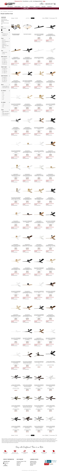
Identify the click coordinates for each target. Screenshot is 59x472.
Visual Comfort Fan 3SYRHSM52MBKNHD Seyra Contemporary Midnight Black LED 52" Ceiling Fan (39, 222)
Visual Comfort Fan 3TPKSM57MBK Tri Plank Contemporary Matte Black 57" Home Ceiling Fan (39, 269)
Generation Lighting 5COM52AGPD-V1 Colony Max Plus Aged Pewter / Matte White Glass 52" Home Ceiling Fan (27, 406)
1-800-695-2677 (6, 461)
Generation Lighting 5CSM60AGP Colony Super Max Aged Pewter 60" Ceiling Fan (15, 406)
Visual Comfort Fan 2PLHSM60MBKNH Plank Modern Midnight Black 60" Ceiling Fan (16, 58)
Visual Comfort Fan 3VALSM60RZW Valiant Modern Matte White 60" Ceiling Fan (39, 152)
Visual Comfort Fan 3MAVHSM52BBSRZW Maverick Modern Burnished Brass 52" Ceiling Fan (27, 152)
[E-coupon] (41, 4)
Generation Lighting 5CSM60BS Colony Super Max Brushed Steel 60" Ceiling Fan (50, 406)
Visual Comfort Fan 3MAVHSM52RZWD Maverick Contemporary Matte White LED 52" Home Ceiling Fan (50, 58)
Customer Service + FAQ (21, 461)
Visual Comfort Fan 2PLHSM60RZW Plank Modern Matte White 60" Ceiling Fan (39, 58)
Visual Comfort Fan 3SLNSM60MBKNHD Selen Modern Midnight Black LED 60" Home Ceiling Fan (39, 339)
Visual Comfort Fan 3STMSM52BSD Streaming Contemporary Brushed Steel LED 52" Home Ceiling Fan (27, 362)
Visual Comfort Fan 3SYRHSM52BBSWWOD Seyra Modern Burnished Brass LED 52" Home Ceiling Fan (27, 198)
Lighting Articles (33, 461)
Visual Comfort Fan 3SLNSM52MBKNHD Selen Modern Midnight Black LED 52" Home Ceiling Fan (50, 245)
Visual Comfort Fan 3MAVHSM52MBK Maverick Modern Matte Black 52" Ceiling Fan (27, 222)
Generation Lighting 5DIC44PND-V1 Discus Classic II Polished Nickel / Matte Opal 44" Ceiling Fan (39, 427)
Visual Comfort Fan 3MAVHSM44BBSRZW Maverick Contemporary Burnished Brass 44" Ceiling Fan (15, 222)
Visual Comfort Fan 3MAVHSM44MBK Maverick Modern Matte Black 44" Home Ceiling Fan (50, 292)
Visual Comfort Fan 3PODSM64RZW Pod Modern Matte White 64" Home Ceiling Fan (15, 152)
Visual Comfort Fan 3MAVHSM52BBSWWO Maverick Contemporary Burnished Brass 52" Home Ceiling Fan (50, 175)
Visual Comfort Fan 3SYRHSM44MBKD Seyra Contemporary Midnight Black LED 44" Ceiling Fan (50, 128)
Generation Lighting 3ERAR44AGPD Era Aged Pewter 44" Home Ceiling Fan (39, 362)
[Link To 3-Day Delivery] (5, 451)
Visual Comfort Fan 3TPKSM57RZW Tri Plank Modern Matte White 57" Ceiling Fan (39, 292)
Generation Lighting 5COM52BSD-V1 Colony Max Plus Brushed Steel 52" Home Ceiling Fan (39, 406)
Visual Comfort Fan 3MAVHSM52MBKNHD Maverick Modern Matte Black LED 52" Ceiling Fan (27, 315)
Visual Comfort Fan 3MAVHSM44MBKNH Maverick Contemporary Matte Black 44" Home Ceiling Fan (15, 81)
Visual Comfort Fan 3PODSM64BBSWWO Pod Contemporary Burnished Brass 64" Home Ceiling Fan (27, 105)
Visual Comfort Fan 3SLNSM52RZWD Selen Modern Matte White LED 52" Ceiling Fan (16, 292)
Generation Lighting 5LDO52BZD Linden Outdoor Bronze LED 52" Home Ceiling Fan (16, 386)
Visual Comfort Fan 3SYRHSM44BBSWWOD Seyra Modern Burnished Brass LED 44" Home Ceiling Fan (39, 105)
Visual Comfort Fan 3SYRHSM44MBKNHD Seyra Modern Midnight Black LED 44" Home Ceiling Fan (50, 152)
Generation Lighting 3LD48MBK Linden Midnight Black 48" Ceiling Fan (50, 362)
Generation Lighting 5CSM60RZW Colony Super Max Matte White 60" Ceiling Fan (50, 427)
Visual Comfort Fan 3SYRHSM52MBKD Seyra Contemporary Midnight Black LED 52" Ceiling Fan (50, 198)
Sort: (43, 18)
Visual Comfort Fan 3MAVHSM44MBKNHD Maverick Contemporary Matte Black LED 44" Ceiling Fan (50, 81)
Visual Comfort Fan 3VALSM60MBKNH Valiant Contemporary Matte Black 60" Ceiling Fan (39, 128)
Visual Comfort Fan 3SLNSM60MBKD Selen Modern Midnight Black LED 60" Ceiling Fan (39, 315)
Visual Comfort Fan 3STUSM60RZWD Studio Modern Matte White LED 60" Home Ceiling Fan (16, 105)
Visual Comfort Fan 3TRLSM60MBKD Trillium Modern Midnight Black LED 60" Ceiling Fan (27, 339)
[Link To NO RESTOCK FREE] (44, 451)
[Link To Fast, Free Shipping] (24, 451)
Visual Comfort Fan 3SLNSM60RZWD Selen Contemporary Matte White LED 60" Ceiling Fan (50, 339)
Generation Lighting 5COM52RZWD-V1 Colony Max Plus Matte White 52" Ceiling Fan (50, 386)
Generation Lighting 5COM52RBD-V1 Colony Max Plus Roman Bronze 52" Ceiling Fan (39, 386)
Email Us (6, 463)
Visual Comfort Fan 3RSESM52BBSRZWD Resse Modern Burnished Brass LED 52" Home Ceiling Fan (16, 175)
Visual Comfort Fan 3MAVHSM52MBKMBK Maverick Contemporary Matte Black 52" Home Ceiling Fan (27, 269)
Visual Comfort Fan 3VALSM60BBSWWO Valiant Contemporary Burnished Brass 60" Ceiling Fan (39, 81)
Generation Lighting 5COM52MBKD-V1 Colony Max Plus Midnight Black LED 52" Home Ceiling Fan (27, 386)
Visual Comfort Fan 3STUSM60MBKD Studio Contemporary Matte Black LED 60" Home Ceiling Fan (27, 81)
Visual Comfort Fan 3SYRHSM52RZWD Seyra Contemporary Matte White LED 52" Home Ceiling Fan (39, 245)
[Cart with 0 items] (54, 4)
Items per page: (52, 18)
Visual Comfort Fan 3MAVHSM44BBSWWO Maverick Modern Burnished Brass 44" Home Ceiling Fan (15, 269)
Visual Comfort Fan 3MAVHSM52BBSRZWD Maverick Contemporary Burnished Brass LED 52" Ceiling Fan (27, 175)
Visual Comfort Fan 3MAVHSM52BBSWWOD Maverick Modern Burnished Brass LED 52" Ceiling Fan (39, 198)
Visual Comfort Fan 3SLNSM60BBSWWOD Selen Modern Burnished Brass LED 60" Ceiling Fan (16, 315)
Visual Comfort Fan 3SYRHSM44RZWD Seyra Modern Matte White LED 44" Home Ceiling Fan (39, 175)
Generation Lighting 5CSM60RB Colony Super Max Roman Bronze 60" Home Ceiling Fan (27, 427)
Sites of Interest (33, 462)
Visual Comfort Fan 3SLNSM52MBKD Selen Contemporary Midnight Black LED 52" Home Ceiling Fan (50, 222)
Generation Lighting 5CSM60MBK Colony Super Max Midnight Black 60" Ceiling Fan (16, 427)
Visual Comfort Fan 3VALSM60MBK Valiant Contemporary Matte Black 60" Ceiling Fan (50, 105)
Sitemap (18, 465)
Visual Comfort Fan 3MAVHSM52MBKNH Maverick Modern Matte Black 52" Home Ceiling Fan (27, 292)
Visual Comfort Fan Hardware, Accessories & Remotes (5, 20)
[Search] (36, 4)
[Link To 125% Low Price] (34, 451)
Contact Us (19, 462)
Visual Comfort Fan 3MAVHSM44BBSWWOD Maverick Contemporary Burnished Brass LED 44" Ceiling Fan (50, 269)
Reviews (31, 465)
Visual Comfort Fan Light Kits (5, 23)
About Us (18, 463)
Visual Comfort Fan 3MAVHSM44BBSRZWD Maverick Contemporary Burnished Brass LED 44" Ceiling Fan (15, 245)
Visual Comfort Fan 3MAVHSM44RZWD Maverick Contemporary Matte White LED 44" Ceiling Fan (27, 128)
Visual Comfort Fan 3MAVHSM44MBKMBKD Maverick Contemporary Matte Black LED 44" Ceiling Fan (27, 58)
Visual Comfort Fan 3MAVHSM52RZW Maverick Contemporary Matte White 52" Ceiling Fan (16, 339)
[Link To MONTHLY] (53, 451)
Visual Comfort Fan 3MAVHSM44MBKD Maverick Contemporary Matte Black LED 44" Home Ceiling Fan (50, 315)
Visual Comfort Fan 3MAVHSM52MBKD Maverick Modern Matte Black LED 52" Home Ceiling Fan (27, 245)
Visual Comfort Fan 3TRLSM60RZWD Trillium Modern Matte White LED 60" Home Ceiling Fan (16, 362)
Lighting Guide (33, 463)
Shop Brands (49, 6)
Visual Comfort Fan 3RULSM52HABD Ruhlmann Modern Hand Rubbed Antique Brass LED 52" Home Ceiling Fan (16, 198)
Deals (44, 1)
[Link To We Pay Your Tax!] (15, 451)
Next (32, 18)
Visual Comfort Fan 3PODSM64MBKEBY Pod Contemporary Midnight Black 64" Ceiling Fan (16, 128)
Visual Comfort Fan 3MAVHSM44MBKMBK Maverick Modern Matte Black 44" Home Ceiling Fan (50, 35)
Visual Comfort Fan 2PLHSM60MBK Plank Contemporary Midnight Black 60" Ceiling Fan (38, 35)
